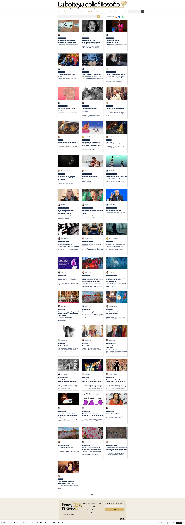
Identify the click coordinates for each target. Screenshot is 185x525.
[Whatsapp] (122, 16)
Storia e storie (85, 38)
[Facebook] (119, 16)
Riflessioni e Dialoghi (111, 72)
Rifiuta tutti (171, 522)
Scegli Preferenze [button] (162, 522)
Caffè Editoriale (62, 72)
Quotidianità (85, 343)
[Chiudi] (183, 523)
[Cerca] (142, 11)
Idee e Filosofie (110, 38)
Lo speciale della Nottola (111, 173)
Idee (108, 513)
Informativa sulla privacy (69, 522)
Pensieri (60, 139)
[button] (87, 11)
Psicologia (109, 139)
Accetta (178, 522)
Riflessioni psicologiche (111, 275)
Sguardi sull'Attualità (111, 343)
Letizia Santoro (61, 343)
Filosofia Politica (86, 275)
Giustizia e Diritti (62, 38)
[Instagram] (115, 16)
